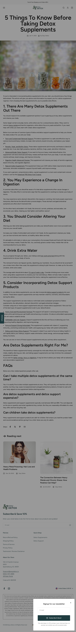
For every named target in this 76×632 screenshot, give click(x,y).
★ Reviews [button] (2, 318)
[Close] (71, 603)
